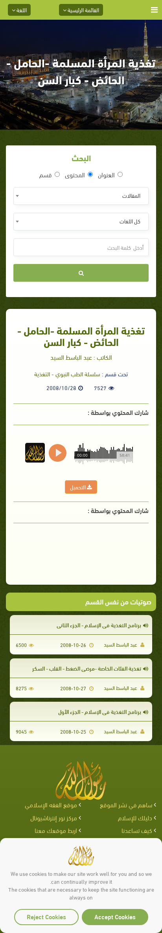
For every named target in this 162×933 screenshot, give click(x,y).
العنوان (106, 174)
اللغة (21, 10)
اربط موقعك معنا (56, 829)
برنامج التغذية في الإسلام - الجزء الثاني (99, 625)
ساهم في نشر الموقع (126, 804)
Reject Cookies (46, 916)
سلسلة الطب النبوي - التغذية (67, 373)
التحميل (78, 487)
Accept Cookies (115, 916)
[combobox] (81, 196)
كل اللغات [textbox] (130, 221)
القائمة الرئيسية (82, 10)
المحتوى (75, 174)
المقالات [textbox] (131, 195)
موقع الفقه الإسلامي (51, 804)
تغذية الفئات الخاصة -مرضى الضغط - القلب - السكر (86, 668)
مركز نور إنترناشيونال (53, 817)
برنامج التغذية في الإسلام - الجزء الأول (99, 711)
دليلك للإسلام (135, 817)
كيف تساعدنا (137, 829)
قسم (45, 174)
